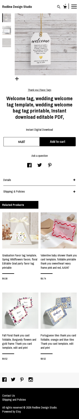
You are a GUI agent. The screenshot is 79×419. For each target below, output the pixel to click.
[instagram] (30, 380)
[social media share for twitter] (39, 166)
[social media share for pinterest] (50, 166)
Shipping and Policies (14, 400)
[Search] (58, 7)
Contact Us (8, 395)
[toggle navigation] (74, 6)
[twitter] (13, 380)
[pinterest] (22, 380)
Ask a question (39, 156)
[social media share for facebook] (29, 166)
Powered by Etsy (11, 411)
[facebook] (4, 380)
